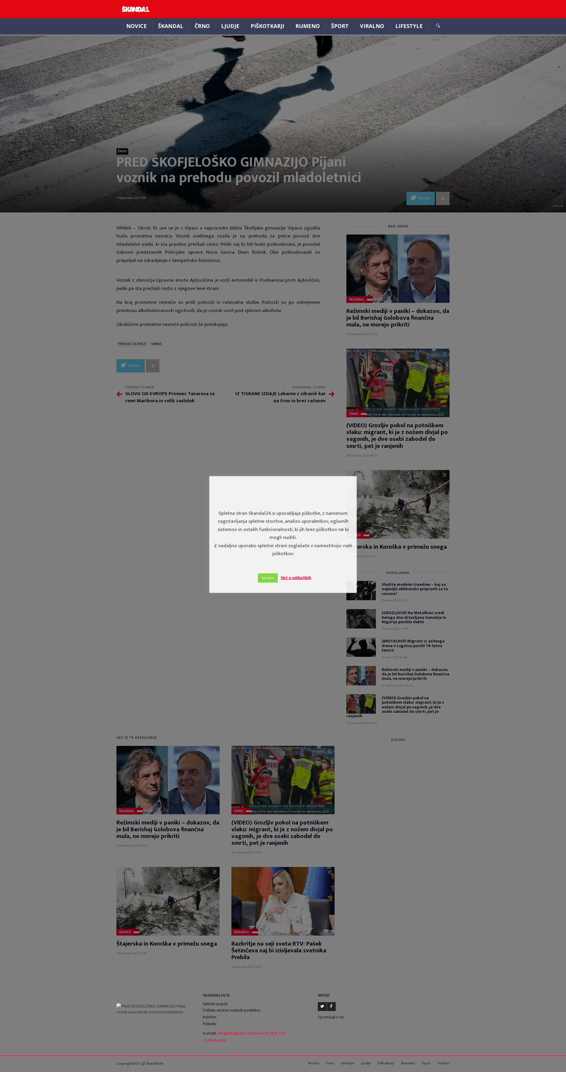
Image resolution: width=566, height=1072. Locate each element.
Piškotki (209, 1023)
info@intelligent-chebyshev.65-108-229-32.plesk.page (245, 1036)
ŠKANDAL (170, 25)
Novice (136, 25)
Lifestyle (409, 25)
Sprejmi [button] (267, 578)
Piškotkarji (267, 25)
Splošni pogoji (215, 1003)
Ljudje (230, 25)
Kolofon (209, 1017)
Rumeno (307, 25)
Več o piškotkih (296, 577)
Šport (340, 25)
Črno (202, 25)
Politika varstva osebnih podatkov (232, 1010)
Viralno (372, 25)
